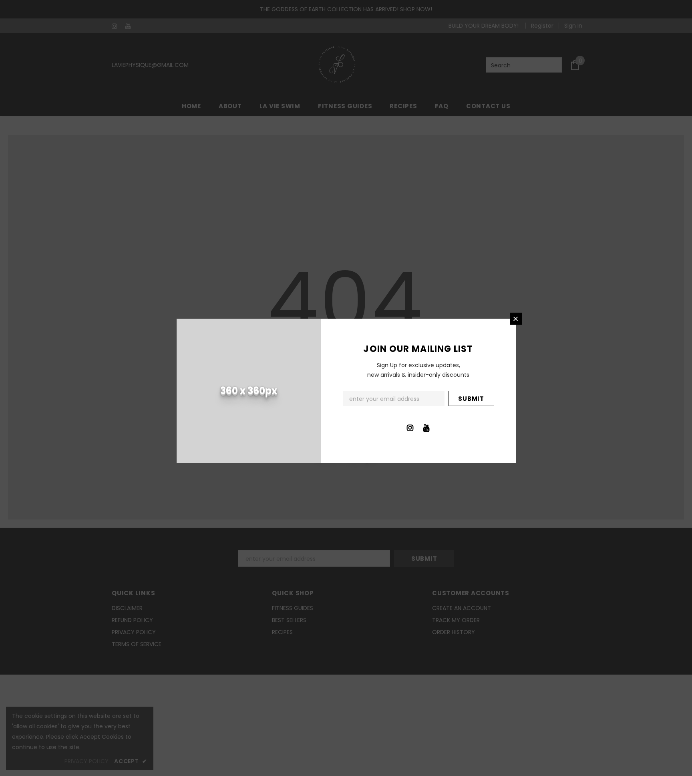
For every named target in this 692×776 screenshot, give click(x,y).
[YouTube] (426, 427)
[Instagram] (410, 427)
